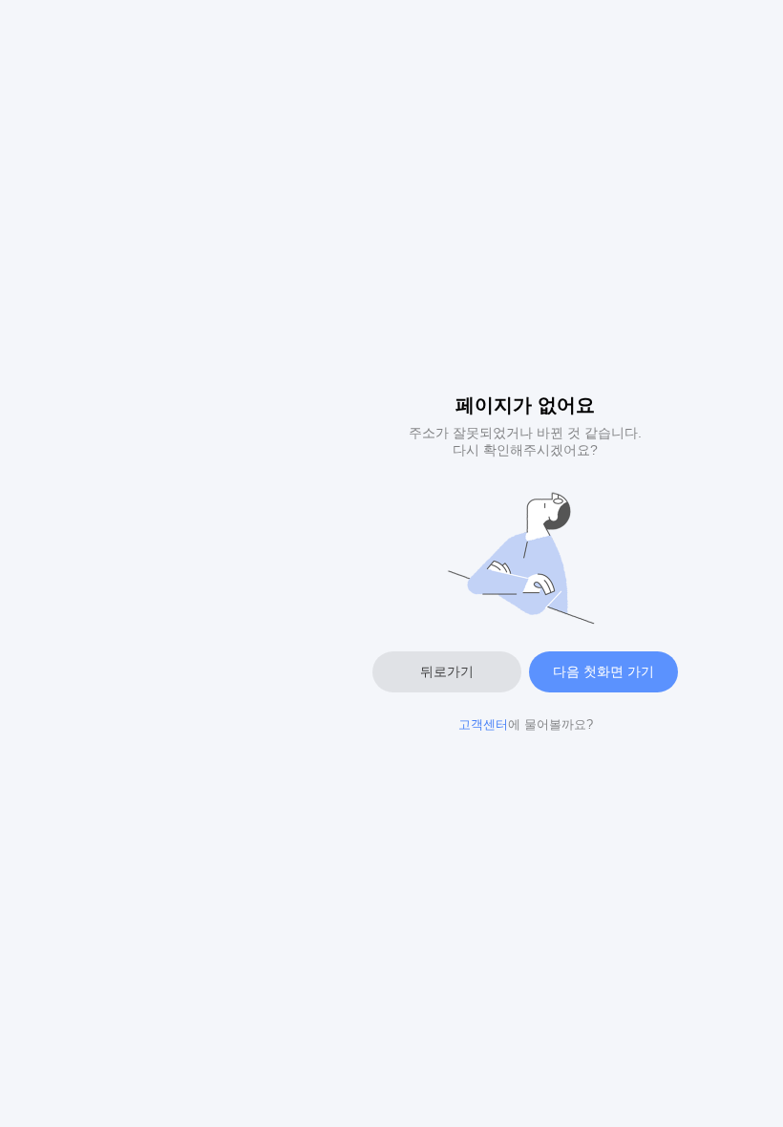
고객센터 (483, 724)
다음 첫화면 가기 (603, 671)
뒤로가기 (447, 671)
